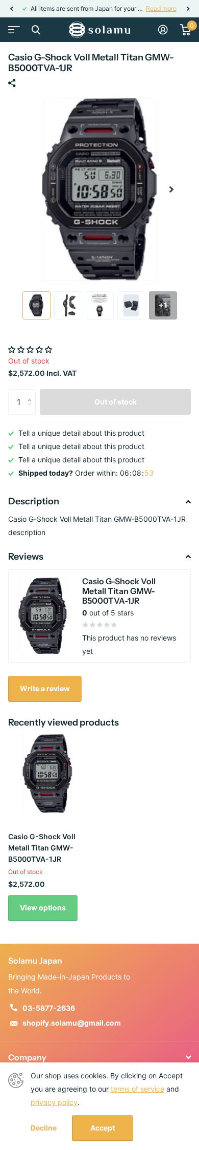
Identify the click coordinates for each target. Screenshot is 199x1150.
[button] (11, 8)
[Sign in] (163, 29)
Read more (161, 8)
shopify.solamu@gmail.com (71, 1022)
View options (43, 907)
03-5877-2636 (48, 1008)
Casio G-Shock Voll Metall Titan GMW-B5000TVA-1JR (42, 847)
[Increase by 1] (32, 393)
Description (33, 501)
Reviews (25, 556)
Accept (102, 1127)
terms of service (137, 1088)
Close (36, 29)
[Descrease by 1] (32, 411)
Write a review (45, 688)
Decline (44, 1128)
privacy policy (54, 1102)
